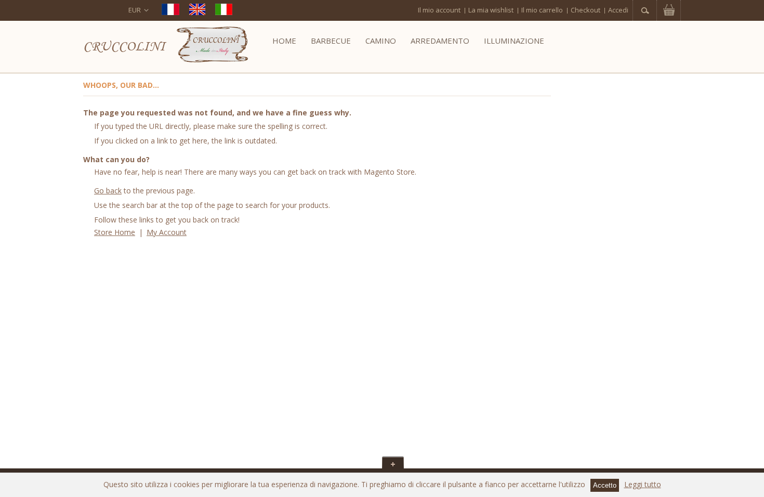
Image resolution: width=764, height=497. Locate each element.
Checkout (585, 10)
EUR (134, 10)
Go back (108, 190)
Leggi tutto (642, 484)
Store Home (114, 232)
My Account (167, 232)
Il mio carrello (542, 10)
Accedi (618, 10)
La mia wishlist (490, 10)
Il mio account (439, 10)
